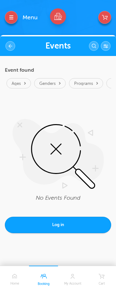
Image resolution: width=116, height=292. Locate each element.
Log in (58, 224)
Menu (30, 17)
